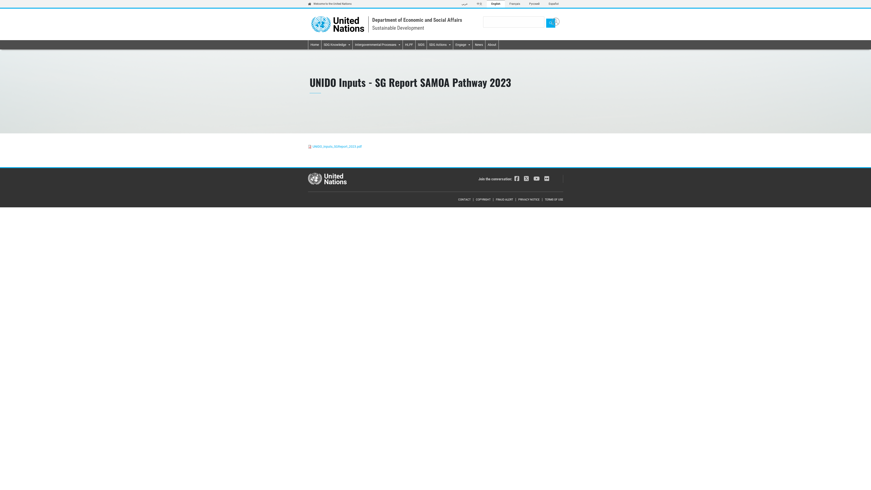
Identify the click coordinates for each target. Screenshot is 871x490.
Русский (534, 3)
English (495, 3)
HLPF (409, 45)
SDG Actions (438, 45)
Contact (464, 199)
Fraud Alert (504, 199)
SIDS (421, 45)
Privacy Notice (529, 199)
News (479, 45)
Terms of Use (554, 199)
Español (554, 3)
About (492, 45)
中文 (479, 3)
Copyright (483, 199)
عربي (465, 3)
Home (315, 45)
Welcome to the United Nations (332, 3)
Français (514, 3)
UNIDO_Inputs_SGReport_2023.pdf (337, 146)
